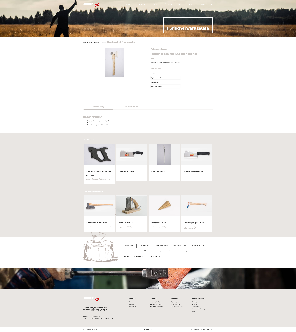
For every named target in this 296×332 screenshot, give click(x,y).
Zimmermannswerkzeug (157, 256)
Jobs (179, 4)
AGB (193, 311)
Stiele (172, 309)
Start (84, 42)
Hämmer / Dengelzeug (198, 246)
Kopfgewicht (155, 82)
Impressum (195, 304)
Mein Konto (132, 307)
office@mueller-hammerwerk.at (102, 318)
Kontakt (203, 4)
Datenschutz (195, 307)
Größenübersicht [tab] (131, 106)
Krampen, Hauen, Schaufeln (163, 251)
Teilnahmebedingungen (199, 309)
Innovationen (128, 251)
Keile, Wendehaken (143, 251)
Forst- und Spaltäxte (162, 246)
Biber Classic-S (128, 246)
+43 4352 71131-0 (96, 317)
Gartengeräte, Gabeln (179, 246)
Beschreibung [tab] (98, 106)
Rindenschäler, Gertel (198, 251)
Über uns (167, 4)
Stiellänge (154, 74)
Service (191, 4)
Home (128, 4)
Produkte (141, 4)
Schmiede (154, 4)
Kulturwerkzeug (182, 251)
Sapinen (126, 256)
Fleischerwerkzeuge (100, 42)
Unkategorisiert (139, 256)
